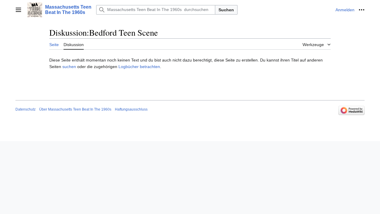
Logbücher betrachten (139, 66)
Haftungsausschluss (131, 109)
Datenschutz (25, 109)
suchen (69, 66)
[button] (18, 10)
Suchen (226, 9)
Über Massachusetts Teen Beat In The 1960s (75, 109)
